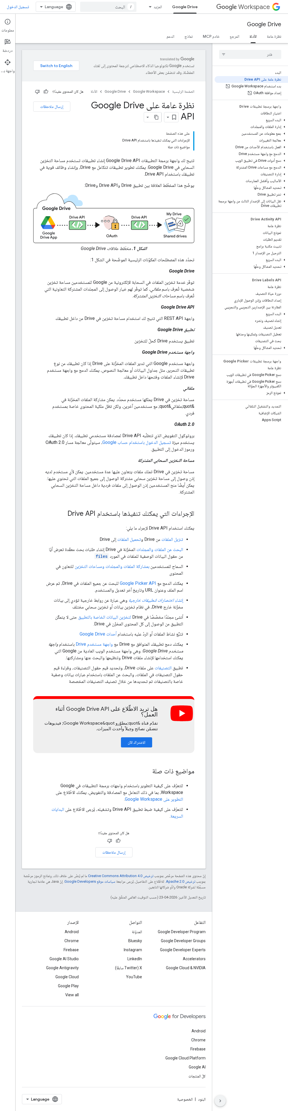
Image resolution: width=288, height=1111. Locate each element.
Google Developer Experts (183, 950)
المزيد (158, 6)
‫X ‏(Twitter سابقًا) (128, 968)
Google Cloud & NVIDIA (186, 968)
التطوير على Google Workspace (154, 799)
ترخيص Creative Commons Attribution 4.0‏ (120, 876)
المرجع (234, 36)
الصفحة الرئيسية (183, 91)
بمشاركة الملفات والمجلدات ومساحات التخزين (112, 566)
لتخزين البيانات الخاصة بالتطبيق (104, 617)
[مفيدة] (46, 91)
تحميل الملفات (129, 539)
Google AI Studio (64, 959)
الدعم (170, 36)
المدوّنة (137, 931)
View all (72, 995)
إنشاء (156, 600)
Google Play (68, 986)
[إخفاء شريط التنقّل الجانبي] (220, 1100)
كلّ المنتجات (197, 1076)
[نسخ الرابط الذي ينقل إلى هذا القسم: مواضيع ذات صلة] (146, 771)
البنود (202, 1099)
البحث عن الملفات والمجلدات (159, 549)
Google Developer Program (182, 931)
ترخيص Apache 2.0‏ (180, 881)
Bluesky (135, 941)
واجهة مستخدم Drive (94, 644)
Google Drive (185, 6)
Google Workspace (149, 91)
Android (72, 931)
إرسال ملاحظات (51, 106)
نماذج (188, 36)
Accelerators (194, 959)
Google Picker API (138, 583)
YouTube (134, 977)
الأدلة (253, 36)
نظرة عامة (274, 36)
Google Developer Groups (183, 941)
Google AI (197, 1067)
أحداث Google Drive (98, 634)
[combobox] (108, 7)
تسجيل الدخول (18, 7)
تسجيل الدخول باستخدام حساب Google (136, 442)
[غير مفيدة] (37, 91)
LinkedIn (134, 959)
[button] (251, 120)
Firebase (71, 950)
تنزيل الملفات (172, 539)
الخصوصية (185, 1099)
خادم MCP (211, 36)
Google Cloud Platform (185, 1058)
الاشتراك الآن (136, 742)
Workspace (254, 7)
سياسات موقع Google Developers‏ (89, 881)
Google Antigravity (62, 968)
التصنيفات (163, 667)
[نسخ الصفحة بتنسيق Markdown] (156, 117)
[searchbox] (250, 54)
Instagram (133, 950)
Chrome (71, 941)
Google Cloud (67, 977)
